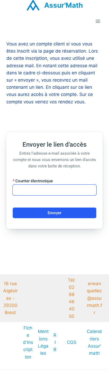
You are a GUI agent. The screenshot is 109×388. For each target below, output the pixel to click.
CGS (71, 342)
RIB (54, 342)
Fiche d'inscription (28, 342)
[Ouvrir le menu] (98, 21)
